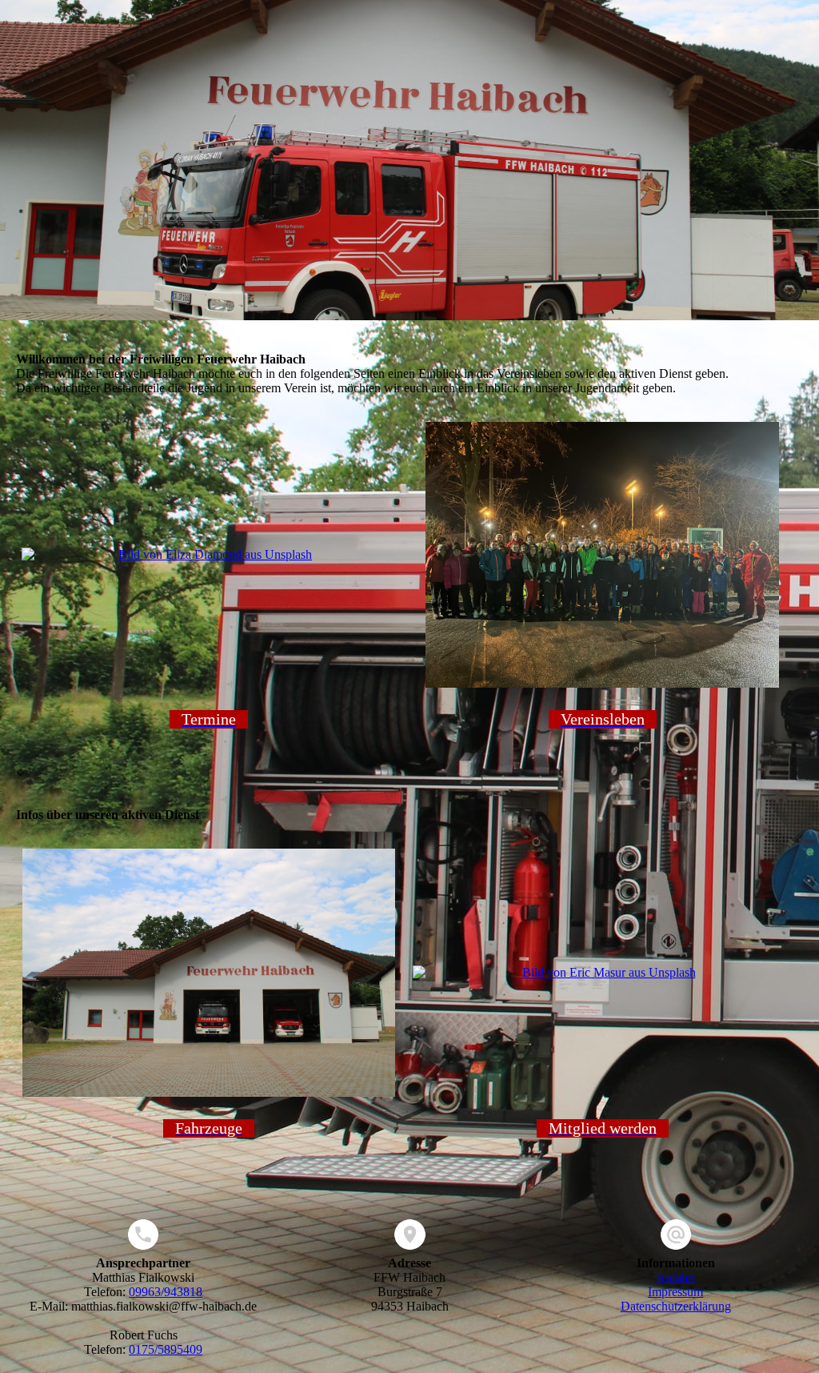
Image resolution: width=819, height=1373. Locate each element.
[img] (409, 160)
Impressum (675, 1292)
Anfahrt (675, 1277)
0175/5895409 (165, 1349)
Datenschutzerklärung (676, 1306)
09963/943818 (165, 1292)
